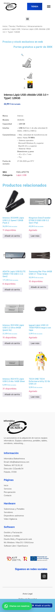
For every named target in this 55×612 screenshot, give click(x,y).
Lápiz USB (15, 29)
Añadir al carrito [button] (12, 236)
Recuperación (9, 492)
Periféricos (21, 26)
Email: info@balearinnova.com (16, 462)
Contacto (7, 495)
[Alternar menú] (49, 6)
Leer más (35, 236)
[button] (27, 19)
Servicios (8, 489)
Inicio (5, 26)
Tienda (12, 26)
